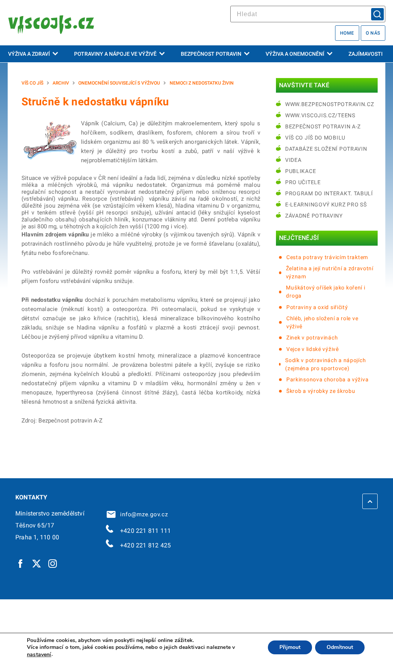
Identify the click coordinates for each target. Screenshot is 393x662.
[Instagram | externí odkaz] (53, 563)
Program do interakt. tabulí (329, 193)
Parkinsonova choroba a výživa (327, 379)
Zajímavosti (365, 54)
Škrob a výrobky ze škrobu (320, 391)
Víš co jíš (32, 83)
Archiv (61, 83)
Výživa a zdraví (29, 54)
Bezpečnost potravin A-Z (323, 126)
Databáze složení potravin (326, 149)
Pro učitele (303, 182)
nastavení (39, 654)
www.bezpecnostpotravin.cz (329, 104)
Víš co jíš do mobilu (315, 138)
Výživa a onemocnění (295, 54)
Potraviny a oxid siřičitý (317, 307)
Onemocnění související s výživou (119, 83)
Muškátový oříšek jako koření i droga (325, 291)
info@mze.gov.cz (142, 514)
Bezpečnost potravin (211, 54)
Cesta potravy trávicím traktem (327, 257)
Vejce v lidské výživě (312, 349)
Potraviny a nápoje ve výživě (115, 54)
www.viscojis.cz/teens (320, 115)
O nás (373, 33)
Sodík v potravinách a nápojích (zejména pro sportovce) (325, 364)
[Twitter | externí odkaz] (36, 563)
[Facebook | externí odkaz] (20, 563)
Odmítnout (340, 647)
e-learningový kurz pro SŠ (326, 204)
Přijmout (290, 647)
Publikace (300, 171)
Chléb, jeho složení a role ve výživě (322, 322)
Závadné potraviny (314, 216)
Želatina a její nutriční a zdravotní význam (329, 272)
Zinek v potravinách (312, 337)
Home (347, 33)
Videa (293, 160)
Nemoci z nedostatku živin (202, 83)
